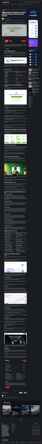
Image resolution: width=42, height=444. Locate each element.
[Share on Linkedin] (11, 20)
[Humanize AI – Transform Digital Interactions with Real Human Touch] (30, 86)
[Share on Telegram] (16, 20)
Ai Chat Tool (4, 411)
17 (32, 432)
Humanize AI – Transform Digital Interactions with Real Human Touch (35, 86)
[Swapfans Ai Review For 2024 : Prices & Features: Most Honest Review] (30, 89)
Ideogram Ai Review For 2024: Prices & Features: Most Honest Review (6, 413)
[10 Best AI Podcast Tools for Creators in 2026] (30, 76)
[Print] (22, 20)
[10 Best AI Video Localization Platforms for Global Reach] (30, 73)
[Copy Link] (20, 20)
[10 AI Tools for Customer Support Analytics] (35, 408)
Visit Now (7, 387)
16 (39, 430)
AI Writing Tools (33, 87)
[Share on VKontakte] (15, 20)
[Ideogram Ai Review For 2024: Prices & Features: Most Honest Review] (7, 408)
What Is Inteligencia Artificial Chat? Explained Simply (25, 413)
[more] (32, 4)
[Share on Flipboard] (7, 20)
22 (38, 432)
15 (38, 430)
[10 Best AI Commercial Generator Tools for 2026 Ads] (30, 70)
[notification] (36, 4)
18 (33, 432)
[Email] (19, 20)
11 (33, 430)
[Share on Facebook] (5, 20)
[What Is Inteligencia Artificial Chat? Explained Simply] (26, 408)
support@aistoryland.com (33, 15)
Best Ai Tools (33, 70)
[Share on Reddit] (14, 20)
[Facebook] (24, 2)
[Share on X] (6, 20)
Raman (5, 18)
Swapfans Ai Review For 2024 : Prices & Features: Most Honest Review (35, 89)
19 (34, 432)
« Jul (32, 437)
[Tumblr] (27, 2)
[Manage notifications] (40, 442)
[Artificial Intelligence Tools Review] (5, 2)
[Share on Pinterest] (8, 20)
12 (34, 430)
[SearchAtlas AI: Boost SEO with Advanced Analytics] (30, 92)
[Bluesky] (29, 2)
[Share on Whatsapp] (10, 20)
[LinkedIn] (26, 2)
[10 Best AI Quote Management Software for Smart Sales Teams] (30, 79)
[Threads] (28, 2)
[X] (25, 2)
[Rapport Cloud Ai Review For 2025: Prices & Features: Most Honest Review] (16, 408)
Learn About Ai (26, 411)
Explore (35, 28)
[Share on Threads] (18, 20)
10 (32, 430)
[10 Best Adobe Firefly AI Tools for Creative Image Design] (30, 83)
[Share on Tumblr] (12, 20)
